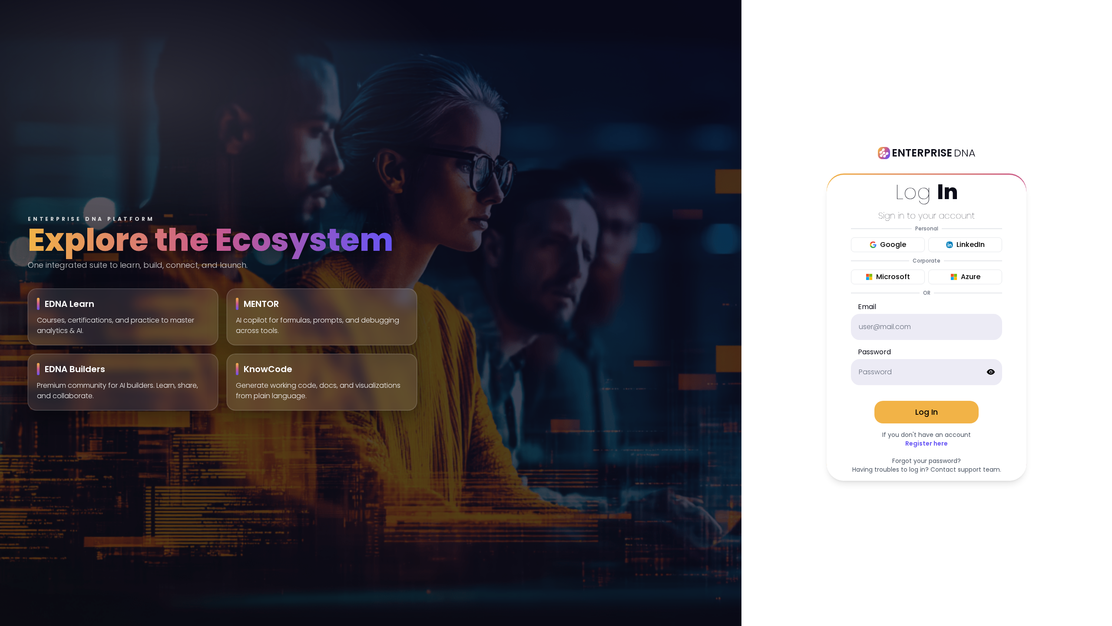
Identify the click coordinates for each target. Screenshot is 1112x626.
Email (867, 307)
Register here (926, 443)
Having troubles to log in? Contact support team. (926, 469)
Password (874, 352)
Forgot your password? (926, 460)
